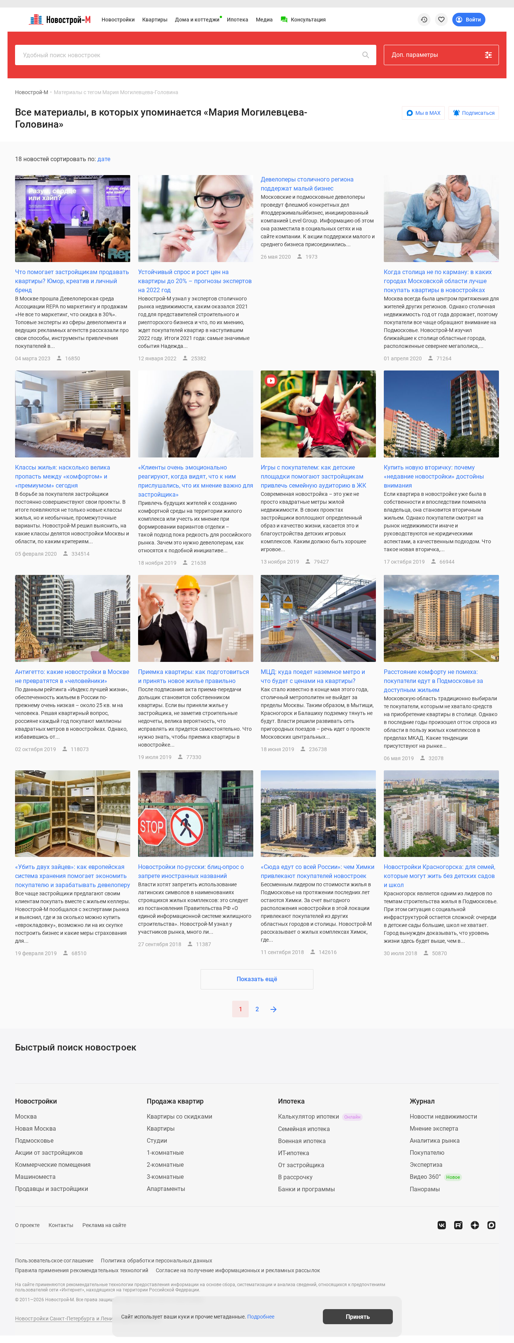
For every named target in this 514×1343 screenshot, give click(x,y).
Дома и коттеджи (197, 20)
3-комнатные (165, 1176)
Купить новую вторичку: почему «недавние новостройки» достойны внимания (434, 476)
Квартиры (154, 20)
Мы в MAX (428, 113)
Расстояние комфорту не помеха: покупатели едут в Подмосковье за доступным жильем (433, 681)
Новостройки (118, 20)
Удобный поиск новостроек (61, 55)
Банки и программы (306, 1189)
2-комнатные (165, 1164)
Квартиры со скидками (179, 1116)
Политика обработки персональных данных (156, 1261)
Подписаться (478, 113)
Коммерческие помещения (53, 1164)
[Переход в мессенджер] (491, 1225)
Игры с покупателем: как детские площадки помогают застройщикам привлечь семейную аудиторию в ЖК (313, 476)
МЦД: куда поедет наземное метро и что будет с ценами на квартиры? (313, 676)
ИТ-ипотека (293, 1153)
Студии (157, 1140)
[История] (424, 19)
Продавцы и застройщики (51, 1188)
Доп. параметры (415, 54)
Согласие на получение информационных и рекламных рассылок (238, 1270)
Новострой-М (31, 92)
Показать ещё (257, 979)
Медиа (264, 20)
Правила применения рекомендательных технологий (81, 1270)
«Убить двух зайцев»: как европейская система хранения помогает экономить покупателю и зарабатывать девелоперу (72, 876)
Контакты (61, 1225)
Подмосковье (34, 1140)
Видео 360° (435, 1176)
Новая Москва (35, 1128)
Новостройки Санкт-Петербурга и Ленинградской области (88, 1319)
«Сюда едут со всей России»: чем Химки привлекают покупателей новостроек (317, 871)
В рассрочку (295, 1177)
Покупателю (427, 1152)
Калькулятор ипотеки (319, 1116)
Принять (358, 1316)
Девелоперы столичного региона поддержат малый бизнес (307, 184)
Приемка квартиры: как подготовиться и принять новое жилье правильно (193, 676)
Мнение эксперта (434, 1128)
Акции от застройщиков (49, 1152)
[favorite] (441, 19)
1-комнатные (165, 1152)
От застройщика (301, 1165)
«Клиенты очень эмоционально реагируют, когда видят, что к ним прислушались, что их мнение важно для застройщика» (195, 481)
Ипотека (237, 20)
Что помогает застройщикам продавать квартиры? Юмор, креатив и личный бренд (72, 281)
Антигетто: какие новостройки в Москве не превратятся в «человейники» (72, 676)
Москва (26, 1116)
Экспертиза (426, 1164)
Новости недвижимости (443, 1116)
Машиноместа (35, 1176)
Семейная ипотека (304, 1129)
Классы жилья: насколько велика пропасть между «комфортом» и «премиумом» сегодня (62, 476)
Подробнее (260, 1317)
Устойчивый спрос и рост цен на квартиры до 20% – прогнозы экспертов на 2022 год (195, 281)
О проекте (27, 1225)
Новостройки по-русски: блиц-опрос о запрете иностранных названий (191, 871)
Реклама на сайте (104, 1225)
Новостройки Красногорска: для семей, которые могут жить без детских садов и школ (439, 876)
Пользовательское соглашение (54, 1261)
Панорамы (425, 1189)
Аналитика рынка (435, 1140)
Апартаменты (166, 1188)
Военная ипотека (302, 1141)
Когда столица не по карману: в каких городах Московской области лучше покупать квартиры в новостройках (438, 281)
